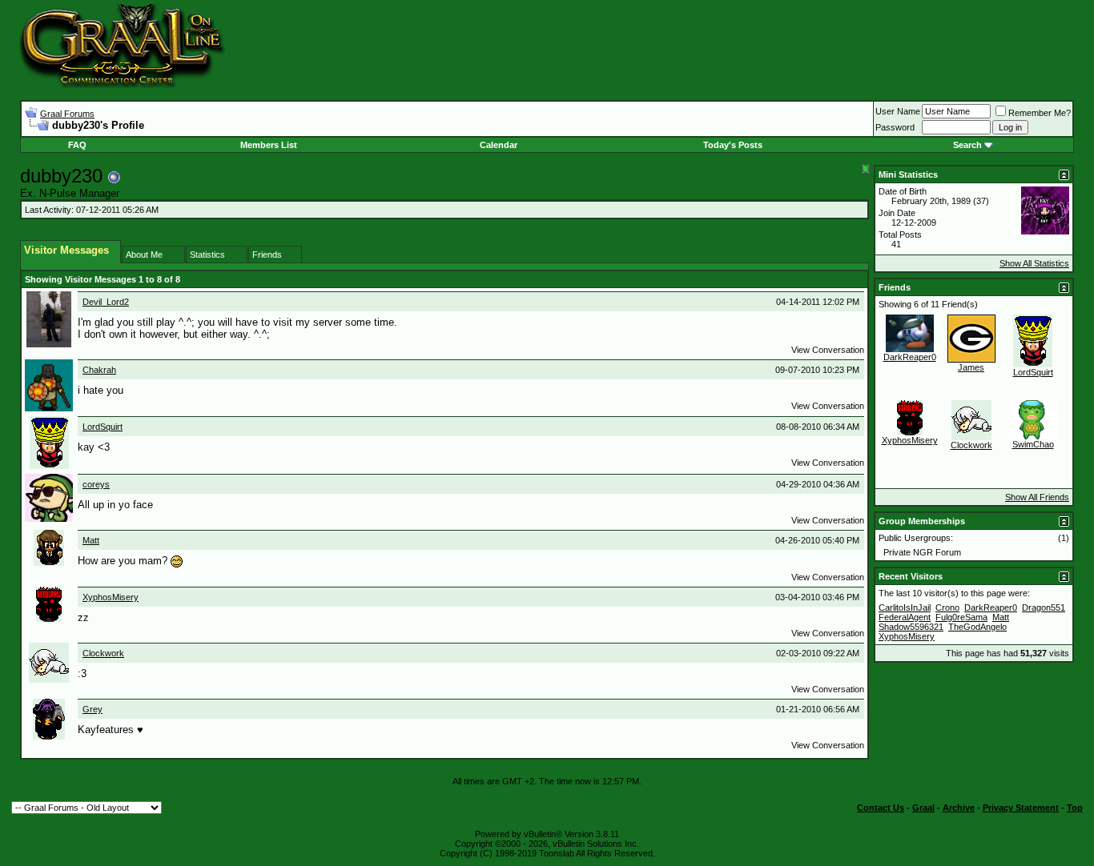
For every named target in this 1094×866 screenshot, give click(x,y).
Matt (90, 540)
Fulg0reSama (961, 617)
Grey (92, 709)
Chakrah (99, 370)
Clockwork (103, 653)
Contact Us (880, 807)
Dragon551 (1043, 607)
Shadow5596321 (911, 626)
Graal (923, 807)
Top (1075, 807)
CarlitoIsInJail (905, 607)
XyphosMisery (110, 597)
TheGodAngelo (977, 626)
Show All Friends (1037, 497)
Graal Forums (67, 113)
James (971, 367)
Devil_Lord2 (105, 302)
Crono (947, 607)
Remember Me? (1039, 113)
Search (967, 145)
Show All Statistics (1034, 263)
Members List (268, 145)
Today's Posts (732, 145)
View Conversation (827, 350)
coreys (96, 484)
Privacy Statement (1021, 807)
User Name (897, 111)
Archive (959, 807)
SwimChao (1033, 444)
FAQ (77, 145)
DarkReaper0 (909, 357)
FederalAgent (905, 617)
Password (895, 127)
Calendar (498, 145)
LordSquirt (102, 426)
